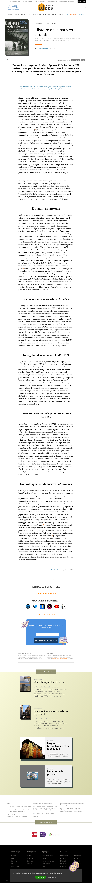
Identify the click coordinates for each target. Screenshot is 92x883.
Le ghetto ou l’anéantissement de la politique (58, 745)
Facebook (78, 855)
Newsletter (64, 855)
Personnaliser (52, 877)
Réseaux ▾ (72, 1)
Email (33, 635)
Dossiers (29, 864)
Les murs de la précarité (55, 773)
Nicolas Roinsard (43, 48)
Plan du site (45, 869)
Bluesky (63, 858)
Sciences (60, 14)
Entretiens (82, 14)
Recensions (73, 14)
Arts (30, 14)
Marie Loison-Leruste (42, 687)
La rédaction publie (28, 1)
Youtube (77, 858)
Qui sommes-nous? (41, 1)
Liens (43, 866)
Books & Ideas (81, 1)
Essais (66, 14)
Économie (24, 14)
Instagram (64, 866)
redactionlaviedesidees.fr (59, 658)
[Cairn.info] (54, 834)
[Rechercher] (84, 7)
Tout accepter (40, 877)
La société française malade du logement (51, 713)
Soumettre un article (15, 1)
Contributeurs (46, 864)
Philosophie (46, 14)
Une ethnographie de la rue (49, 682)
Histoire (53, 14)
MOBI (82, 60)
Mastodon (64, 861)
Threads (63, 864)
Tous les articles (53, 1)
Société (17, 14)
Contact (44, 858)
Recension (39, 23)
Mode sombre (63, 1)
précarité (22, 60)
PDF (73, 60)
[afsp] (43, 834)
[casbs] (34, 834)
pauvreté (10, 60)
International (37, 14)
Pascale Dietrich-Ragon (43, 719)
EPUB (77, 60)
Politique (10, 14)
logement (16, 60)
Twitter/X (64, 869)
